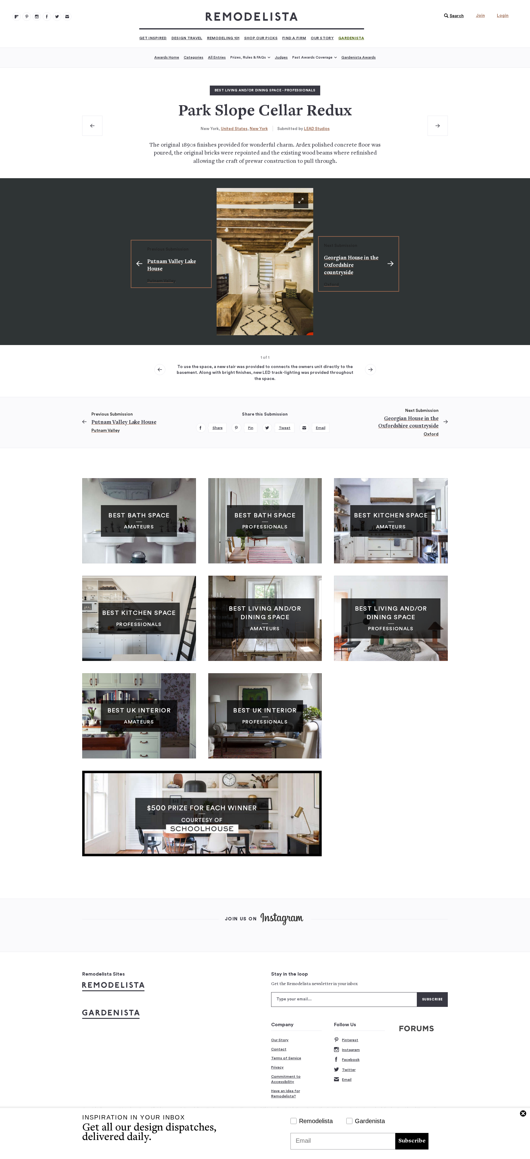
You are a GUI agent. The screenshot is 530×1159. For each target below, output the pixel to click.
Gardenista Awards (358, 57)
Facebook (350, 1059)
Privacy (277, 1067)
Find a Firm (294, 38)
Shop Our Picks (261, 38)
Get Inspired (153, 38)
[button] (452, 16)
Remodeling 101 (223, 38)
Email (346, 1079)
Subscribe (411, 1141)
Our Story (322, 38)
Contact (278, 1049)
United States (234, 129)
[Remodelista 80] (26, 16)
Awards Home (166, 57)
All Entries (217, 57)
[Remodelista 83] (57, 16)
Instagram (351, 1050)
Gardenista (351, 38)
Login (503, 15)
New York (259, 129)
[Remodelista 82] (47, 16)
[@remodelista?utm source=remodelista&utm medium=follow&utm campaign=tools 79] (16, 16)
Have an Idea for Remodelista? (285, 1093)
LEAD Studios (317, 129)
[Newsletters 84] (67, 16)
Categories (193, 57)
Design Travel (186, 38)
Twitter (348, 1070)
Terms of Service (286, 1058)
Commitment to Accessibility (286, 1079)
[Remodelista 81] (37, 16)
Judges (281, 57)
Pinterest (350, 1040)
